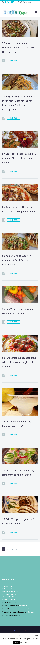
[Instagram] (22, 630)
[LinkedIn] (17, 630)
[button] (3, 60)
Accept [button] (16, 642)
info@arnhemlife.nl (26, 2)
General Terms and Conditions (12, 609)
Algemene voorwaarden (10, 605)
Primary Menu (36, 12)
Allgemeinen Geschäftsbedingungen (14, 612)
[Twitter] (20, 630)
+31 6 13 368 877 (9, 2)
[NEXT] (16, 549)
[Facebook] (14, 630)
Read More (14, 60)
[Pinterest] (25, 630)
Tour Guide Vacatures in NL (11, 615)
